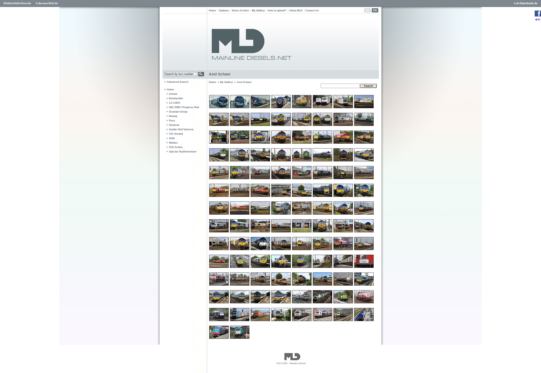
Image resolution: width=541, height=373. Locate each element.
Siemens (174, 125)
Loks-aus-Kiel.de (47, 3)
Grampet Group (178, 111)
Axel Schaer (244, 82)
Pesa (172, 120)
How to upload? (277, 10)
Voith (172, 138)
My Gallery (258, 10)
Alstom (173, 94)
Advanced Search (177, 81)
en (375, 10)
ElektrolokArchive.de (17, 3)
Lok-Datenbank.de (525, 3)
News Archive (240, 10)
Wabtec (173, 142)
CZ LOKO (174, 102)
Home (212, 10)
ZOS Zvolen (176, 147)
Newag (173, 116)
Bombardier (176, 98)
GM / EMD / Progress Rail (184, 107)
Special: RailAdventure (183, 151)
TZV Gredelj (176, 133)
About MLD (295, 10)
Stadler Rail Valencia (181, 129)
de (367, 10)
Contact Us (312, 10)
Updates (224, 10)
